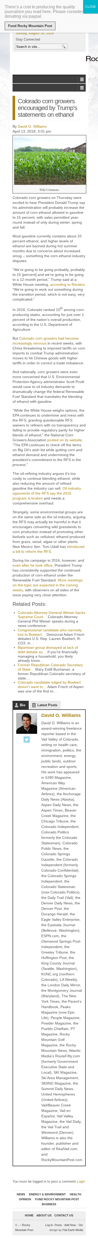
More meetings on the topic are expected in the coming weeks (48, 585)
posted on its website (64, 440)
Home (29, 1215)
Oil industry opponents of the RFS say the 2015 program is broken (47, 493)
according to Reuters (67, 284)
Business (49, 1204)
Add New (70, 1225)
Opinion (25, 1199)
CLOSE (90, 7)
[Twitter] (27, 740)
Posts (58, 1225)
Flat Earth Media (72, 1229)
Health (75, 1194)
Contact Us (63, 1215)
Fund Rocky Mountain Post (57, 1199)
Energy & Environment (47, 1194)
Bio (22, 705)
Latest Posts (47, 705)
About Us (43, 1215)
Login (81, 1181)
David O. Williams (32, 126)
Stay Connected (28, 39)
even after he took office (33, 565)
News (21, 1194)
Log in (49, 1225)
